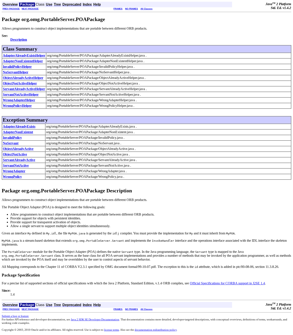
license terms (111, 329)
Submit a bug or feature (15, 316)
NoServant (10, 143)
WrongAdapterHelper (19, 100)
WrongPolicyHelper (17, 105)
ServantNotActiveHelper (21, 94)
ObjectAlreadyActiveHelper (23, 78)
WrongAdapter (14, 171)
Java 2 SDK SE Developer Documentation (95, 319)
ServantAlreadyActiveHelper (24, 89)
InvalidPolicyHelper (17, 66)
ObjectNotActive (15, 154)
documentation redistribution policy (156, 329)
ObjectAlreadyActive (18, 149)
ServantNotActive (16, 165)
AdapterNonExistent (18, 132)
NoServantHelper (15, 72)
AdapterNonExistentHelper (23, 61)
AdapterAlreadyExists (19, 126)
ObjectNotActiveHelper (20, 83)
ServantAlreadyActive (19, 160)
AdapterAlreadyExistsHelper (24, 55)
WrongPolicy (12, 176)
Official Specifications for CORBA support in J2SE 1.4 (227, 283)
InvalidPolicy (12, 137)
